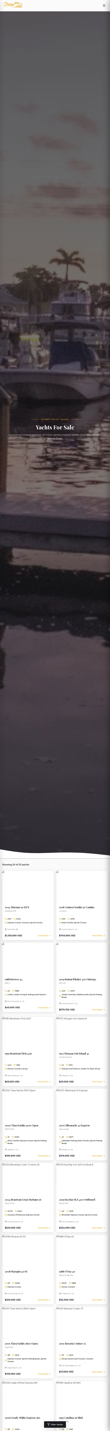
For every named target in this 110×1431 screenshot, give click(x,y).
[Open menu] (104, 6)
